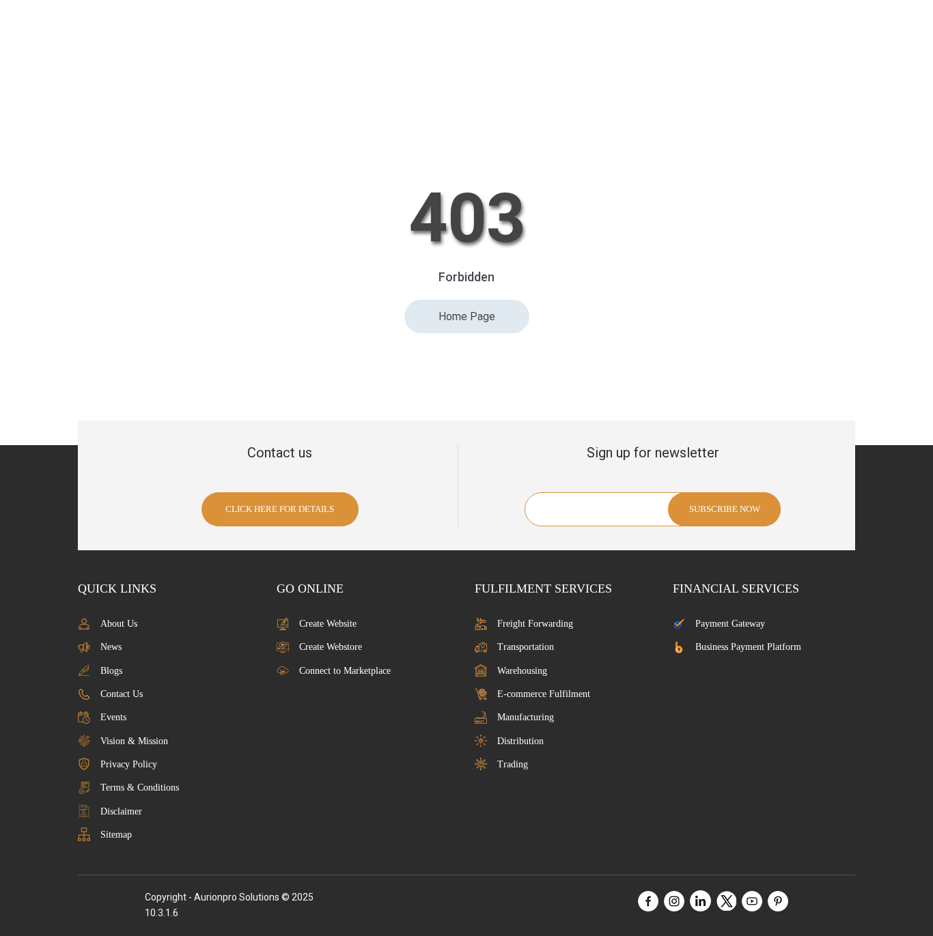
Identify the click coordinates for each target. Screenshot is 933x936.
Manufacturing (525, 717)
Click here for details (279, 509)
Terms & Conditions (139, 787)
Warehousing (522, 671)
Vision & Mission (134, 741)
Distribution (520, 741)
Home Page (466, 316)
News (111, 647)
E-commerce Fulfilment (543, 694)
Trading (512, 764)
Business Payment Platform (748, 647)
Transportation (525, 647)
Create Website (328, 624)
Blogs (111, 671)
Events (113, 717)
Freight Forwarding (535, 624)
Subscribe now (724, 509)
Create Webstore (330, 647)
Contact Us (121, 694)
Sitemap (116, 834)
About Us (118, 624)
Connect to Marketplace (345, 671)
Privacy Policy (128, 764)
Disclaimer (121, 811)
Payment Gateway (730, 624)
